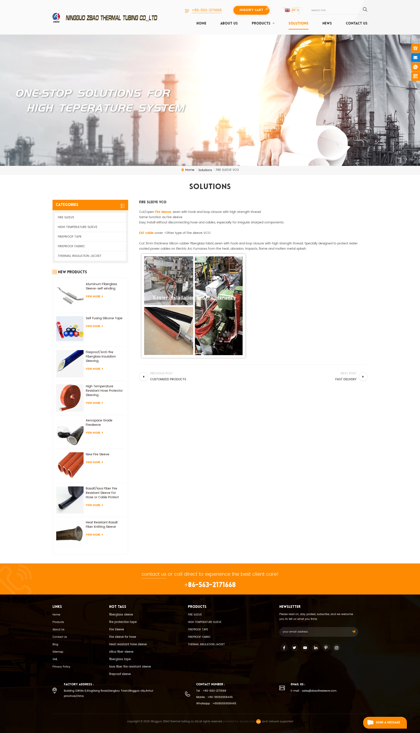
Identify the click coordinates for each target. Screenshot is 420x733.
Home (56, 615)
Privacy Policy (61, 667)
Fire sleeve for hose (122, 637)
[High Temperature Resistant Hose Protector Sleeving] (70, 398)
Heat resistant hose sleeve (128, 644)
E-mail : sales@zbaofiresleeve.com (313, 691)
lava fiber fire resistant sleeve (130, 667)
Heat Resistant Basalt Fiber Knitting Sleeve (102, 524)
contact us (357, 23)
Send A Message (388, 722)
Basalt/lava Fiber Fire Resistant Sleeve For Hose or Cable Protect (102, 493)
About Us (58, 630)
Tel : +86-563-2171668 (211, 691)
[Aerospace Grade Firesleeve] (70, 432)
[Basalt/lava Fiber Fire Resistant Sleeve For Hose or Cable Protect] (70, 500)
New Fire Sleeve (97, 454)
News (327, 23)
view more (93, 296)
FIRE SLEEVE (66, 217)
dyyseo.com (247, 721)
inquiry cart (251, 10)
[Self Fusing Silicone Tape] (70, 330)
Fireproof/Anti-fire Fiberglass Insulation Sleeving (101, 356)
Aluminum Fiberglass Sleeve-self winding (101, 286)
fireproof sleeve (120, 674)
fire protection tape (123, 622)
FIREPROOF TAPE (70, 236)
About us (229, 23)
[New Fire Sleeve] (70, 466)
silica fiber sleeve (121, 652)
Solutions (298, 23)
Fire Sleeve (116, 629)
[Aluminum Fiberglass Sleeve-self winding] (70, 295)
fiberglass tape (120, 659)
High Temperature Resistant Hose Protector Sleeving (104, 390)
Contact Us (59, 637)
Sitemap (57, 652)
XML (55, 659)
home (201, 23)
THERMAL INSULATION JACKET (80, 255)
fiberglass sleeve (121, 614)
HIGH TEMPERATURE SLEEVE (77, 227)
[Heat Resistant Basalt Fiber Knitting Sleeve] (70, 534)
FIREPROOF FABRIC (71, 246)
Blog (55, 644)
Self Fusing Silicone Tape (104, 318)
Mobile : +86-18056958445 (214, 697)
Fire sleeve (163, 211)
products (261, 23)
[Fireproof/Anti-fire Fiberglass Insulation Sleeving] (70, 363)
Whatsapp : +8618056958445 (216, 703)
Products (58, 622)
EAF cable (146, 232)
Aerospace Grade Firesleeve (99, 422)
